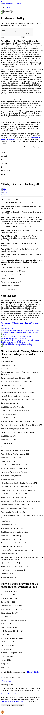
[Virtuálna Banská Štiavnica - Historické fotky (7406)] (3, 194)
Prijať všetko (6, 705)
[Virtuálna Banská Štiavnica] (11, 4)
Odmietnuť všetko (17, 705)
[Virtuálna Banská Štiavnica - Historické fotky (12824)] (4, 191)
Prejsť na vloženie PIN (8, 694)
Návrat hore (5, 681)
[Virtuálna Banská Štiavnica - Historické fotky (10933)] (4, 192)
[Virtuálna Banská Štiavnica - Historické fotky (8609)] (3, 189)
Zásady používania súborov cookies (13, 701)
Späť (7, 7)
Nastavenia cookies (31, 701)
